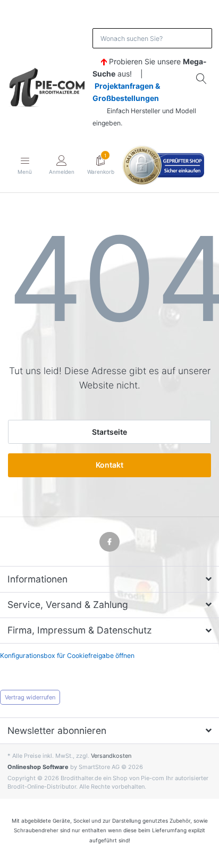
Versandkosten (111, 755)
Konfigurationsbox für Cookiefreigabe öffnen (67, 656)
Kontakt (109, 464)
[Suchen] (202, 78)
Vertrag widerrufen (30, 697)
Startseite (109, 431)
